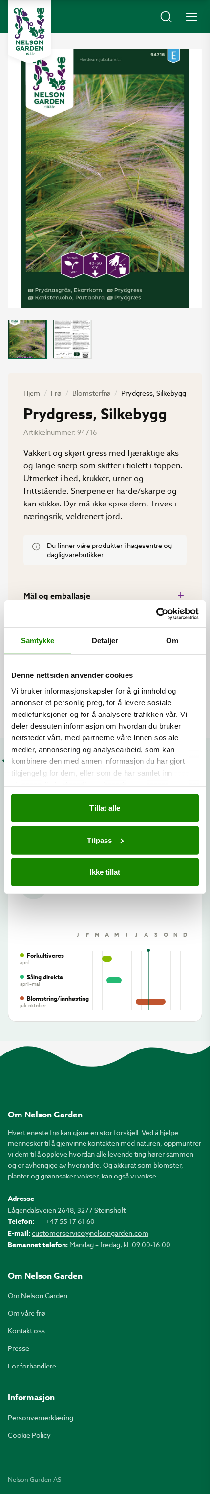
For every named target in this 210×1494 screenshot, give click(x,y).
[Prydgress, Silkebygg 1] (27, 339)
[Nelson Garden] (29, 31)
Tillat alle (104, 808)
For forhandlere (32, 1365)
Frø (56, 393)
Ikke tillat (104, 872)
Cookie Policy (29, 1435)
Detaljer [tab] (105, 640)
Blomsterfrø (91, 393)
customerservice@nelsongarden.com (90, 1233)
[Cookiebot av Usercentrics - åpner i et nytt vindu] (156, 613)
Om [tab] (172, 640)
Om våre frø (26, 1313)
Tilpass (99, 840)
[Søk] (166, 16)
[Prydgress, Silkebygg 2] (72, 339)
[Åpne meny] (191, 16)
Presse (18, 1348)
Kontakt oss (26, 1330)
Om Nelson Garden (37, 1295)
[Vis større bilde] (105, 178)
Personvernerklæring (40, 1417)
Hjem (31, 393)
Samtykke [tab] (38, 640)
